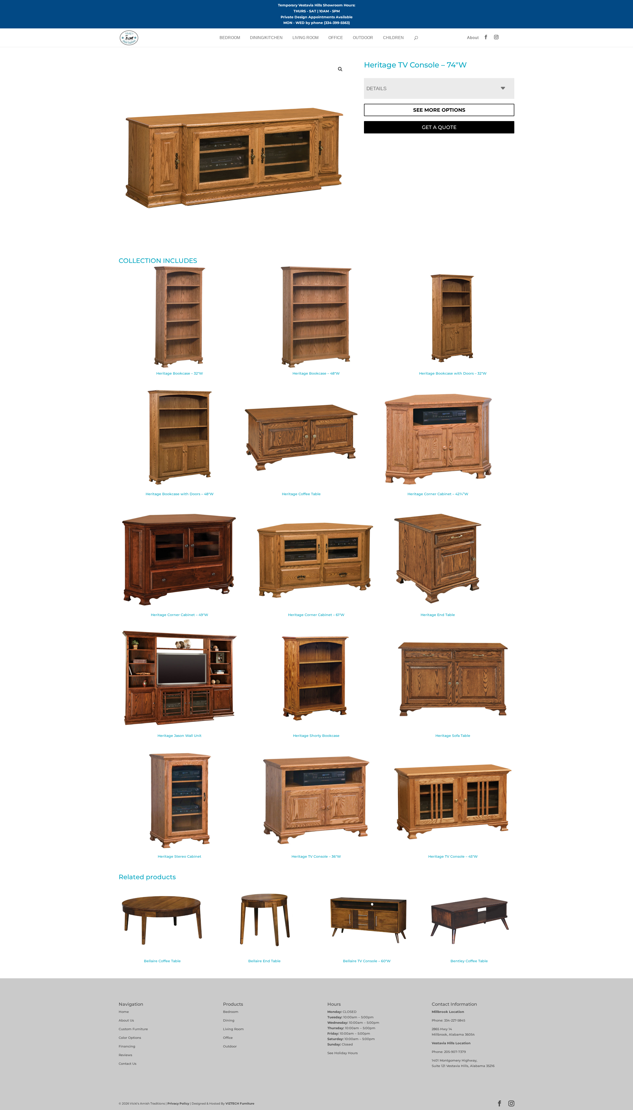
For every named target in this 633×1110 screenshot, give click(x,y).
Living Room (305, 38)
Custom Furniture (133, 1029)
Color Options (130, 1038)
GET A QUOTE (439, 127)
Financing (127, 1046)
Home (124, 1012)
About (473, 38)
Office (335, 38)
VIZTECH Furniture (240, 1103)
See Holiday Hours (342, 1053)
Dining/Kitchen (266, 38)
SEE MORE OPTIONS (439, 110)
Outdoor (363, 38)
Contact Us (127, 1064)
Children (393, 38)
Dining (229, 1020)
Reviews (125, 1055)
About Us (126, 1020)
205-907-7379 (455, 1052)
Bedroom (230, 38)
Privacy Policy (178, 1103)
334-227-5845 (454, 1020)
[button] (340, 69)
